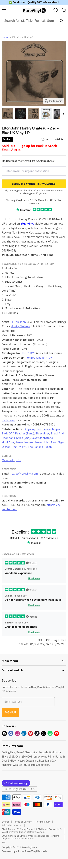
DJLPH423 (29, 353)
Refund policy (43, 821)
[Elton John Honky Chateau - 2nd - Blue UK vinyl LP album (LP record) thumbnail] (33, 114)
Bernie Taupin (51, 429)
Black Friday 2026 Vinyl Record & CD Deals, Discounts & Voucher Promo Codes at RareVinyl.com (32, 831)
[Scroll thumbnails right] (63, 114)
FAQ (4, 842)
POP (18, 460)
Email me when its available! (34, 183)
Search (5, 821)
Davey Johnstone (42, 438)
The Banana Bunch (40, 447)
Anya (28, 429)
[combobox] (29, 21)
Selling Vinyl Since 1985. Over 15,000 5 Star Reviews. (34, 201)
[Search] (61, 21)
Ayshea (36, 429)
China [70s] (23, 438)
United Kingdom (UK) (40, 357)
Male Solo (8, 460)
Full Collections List (12, 825)
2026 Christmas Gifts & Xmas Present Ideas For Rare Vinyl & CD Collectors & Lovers (30, 837)
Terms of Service (22, 821)
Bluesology (42, 433)
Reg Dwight (19, 447)
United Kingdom (18, 789)
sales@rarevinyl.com (25, 473)
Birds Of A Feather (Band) (18, 433)
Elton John (19, 322)
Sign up (10, 712)
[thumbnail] (46, 114)
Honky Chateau (20, 326)
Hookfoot (8, 442)
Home (5, 37)
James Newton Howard (30, 442)
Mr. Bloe (51, 442)
